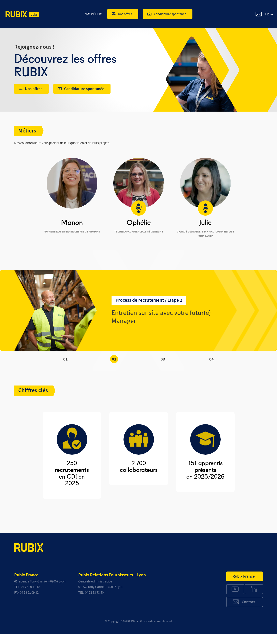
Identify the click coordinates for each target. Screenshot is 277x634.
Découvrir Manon (69, 245)
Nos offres (125, 14)
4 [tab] (213, 359)
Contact (248, 602)
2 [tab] (115, 359)
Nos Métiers (93, 13)
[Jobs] (16, 15)
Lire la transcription (135, 245)
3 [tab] (164, 359)
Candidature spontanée (170, 14)
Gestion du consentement (156, 621)
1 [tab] (66, 359)
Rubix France (244, 576)
